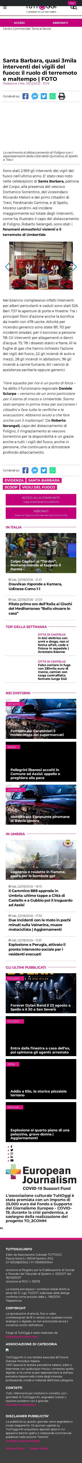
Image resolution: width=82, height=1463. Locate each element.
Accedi (19, 23)
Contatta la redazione (21, 1405)
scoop (11, 487)
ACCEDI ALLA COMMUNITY (41, 499)
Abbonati (60, 23)
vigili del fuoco (38, 487)
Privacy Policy (15, 1448)
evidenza (14, 480)
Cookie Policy (38, 1448)
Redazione (10, 83)
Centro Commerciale (17, 28)
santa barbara (44, 480)
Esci (72, 3)
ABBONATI (41, 513)
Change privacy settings (23, 1441)
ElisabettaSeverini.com (22, 1336)
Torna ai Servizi (41, 28)
